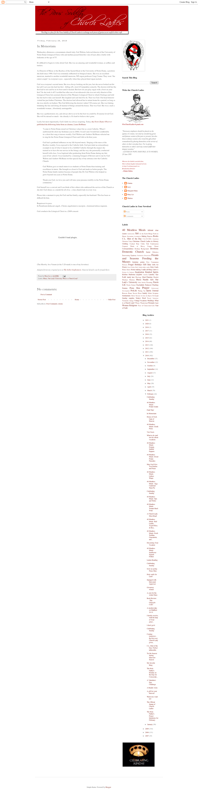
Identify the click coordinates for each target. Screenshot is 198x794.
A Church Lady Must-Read (152, 515)
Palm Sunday (142, 282)
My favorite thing (151, 664)
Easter (148, 252)
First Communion (152, 262)
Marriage (138, 277)
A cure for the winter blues (152, 594)
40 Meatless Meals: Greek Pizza (152, 426)
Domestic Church (133, 251)
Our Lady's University (55, 278)
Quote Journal (152, 290)
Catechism (155, 239)
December (151, 358)
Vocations (143, 300)
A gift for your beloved (152, 692)
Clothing (125, 243)
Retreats (124, 293)
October (150, 365)
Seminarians (126, 295)
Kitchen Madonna (128, 274)
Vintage (137, 300)
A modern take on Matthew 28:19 (152, 610)
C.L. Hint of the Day (132, 238)
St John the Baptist (146, 296)
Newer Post (42, 299)
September (151, 369)
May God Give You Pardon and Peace (152, 466)
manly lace (131, 277)
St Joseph (155, 296)
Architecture (130, 234)
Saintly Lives (147, 293)
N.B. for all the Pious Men (152, 570)
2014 (147, 341)
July (149, 376)
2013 (147, 345)
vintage (131, 301)
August (150, 372)
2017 (147, 330)
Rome (130, 293)
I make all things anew (149, 269)
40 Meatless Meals (134, 230)
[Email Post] (64, 276)
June (149, 380)
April (149, 387)
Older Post (111, 299)
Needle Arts (148, 279)
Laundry (145, 275)
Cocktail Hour (134, 244)
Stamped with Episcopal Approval (151, 582)
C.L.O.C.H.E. (147, 239)
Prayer (145, 287)
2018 (147, 327)
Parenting (149, 282)
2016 (147, 334)
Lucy (129, 187)
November (151, 362)
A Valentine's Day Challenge (151, 682)
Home (77, 299)
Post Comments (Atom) (54, 303)
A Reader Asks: (152, 687)
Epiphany (133, 255)
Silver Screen (135, 296)
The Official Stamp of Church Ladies (151, 705)
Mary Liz (130, 194)
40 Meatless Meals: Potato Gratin (152, 404)
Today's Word (141, 298)
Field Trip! (150, 410)
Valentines (155, 298)
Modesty (132, 280)
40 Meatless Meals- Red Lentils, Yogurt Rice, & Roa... (152, 523)
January (150, 724)
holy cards (146, 267)
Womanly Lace (153, 303)
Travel (149, 298)
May (149, 383)
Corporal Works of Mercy (133, 246)
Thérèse (130, 198)
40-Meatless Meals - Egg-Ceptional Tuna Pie (152, 484)
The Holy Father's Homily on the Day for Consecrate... (152, 672)
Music (45, 278)
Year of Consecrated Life (146, 306)
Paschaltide (140, 285)
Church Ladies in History (149, 241)
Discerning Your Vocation (152, 544)
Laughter (139, 274)
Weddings (150, 300)
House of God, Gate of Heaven (152, 419)
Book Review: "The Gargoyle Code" (152, 601)
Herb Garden (138, 267)
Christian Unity (127, 241)
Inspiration (139, 272)
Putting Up (141, 291)
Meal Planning (147, 277)
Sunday (124, 298)
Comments (129, 216)
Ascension (130, 236)
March (149, 390)
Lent (124, 277)
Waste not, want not (152, 697)
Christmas (136, 241)
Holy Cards (154, 267)
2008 (147, 732)
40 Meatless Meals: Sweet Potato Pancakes (152, 457)
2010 (147, 355)
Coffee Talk (145, 244)
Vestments (125, 301)
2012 (147, 348)
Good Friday (131, 267)
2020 (147, 323)
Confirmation (154, 244)
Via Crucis (150, 432)
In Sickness (130, 272)
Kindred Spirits (151, 272)
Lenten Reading (152, 560)
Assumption (137, 236)
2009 (147, 728)
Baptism (149, 236)
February (150, 394)
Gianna (129, 183)
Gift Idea (147, 264)
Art (137, 233)
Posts (128, 211)
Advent (150, 230)
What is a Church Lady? (70, 278)
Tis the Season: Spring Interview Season (152, 656)
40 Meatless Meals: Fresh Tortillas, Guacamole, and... (152, 535)
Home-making (136, 269)
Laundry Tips (153, 274)
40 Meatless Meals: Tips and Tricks (152, 498)
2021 (147, 320)
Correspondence (127, 248)
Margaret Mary (132, 191)
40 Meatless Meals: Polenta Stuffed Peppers (151, 447)
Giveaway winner (150, 588)
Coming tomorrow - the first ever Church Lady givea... (152, 638)
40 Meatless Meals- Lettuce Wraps (151, 475)
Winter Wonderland (141, 303)
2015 (147, 338)
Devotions (154, 248)
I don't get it (151, 625)
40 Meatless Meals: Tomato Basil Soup (152, 507)
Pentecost (148, 285)
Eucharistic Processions (144, 255)
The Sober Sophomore (72, 269)
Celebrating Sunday (151, 398)
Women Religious (129, 305)
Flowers (124, 265)
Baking (144, 236)
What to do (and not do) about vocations (152, 437)
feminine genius (138, 262)
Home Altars (126, 270)
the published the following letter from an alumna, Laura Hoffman (74, 123)
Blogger (108, 787)
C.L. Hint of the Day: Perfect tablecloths (152, 648)
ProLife (134, 290)
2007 (147, 736)
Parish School (131, 285)
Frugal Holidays (135, 264)
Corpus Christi (152, 246)
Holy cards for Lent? (152, 575)
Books (155, 236)
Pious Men (135, 288)
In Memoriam (151, 413)
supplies (131, 298)
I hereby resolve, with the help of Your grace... (152, 618)
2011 (147, 352)
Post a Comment (46, 294)
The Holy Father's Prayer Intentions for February (152, 716)
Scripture (155, 293)
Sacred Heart (137, 293)
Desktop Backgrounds (142, 249)
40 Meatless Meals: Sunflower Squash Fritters (151, 552)
